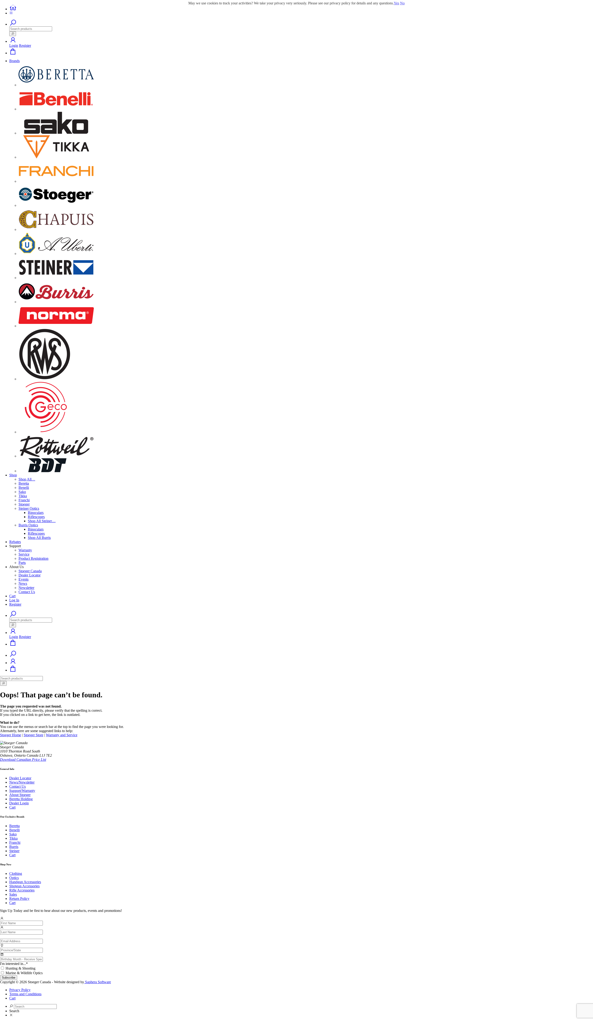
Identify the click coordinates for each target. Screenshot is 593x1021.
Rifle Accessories (22, 890)
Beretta (24, 483)
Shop (13, 475)
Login (13, 45)
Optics (14, 878)
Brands (14, 61)
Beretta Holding (21, 799)
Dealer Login (19, 803)
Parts (22, 563)
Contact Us (27, 592)
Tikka (23, 496)
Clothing (15, 874)
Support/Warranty (22, 791)
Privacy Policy (20, 990)
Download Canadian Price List (23, 760)
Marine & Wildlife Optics (24, 973)
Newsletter (26, 588)
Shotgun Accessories (24, 886)
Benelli (24, 488)
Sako (22, 492)
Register (25, 45)
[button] (13, 41)
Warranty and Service (61, 735)
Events (23, 579)
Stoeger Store (33, 735)
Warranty (25, 550)
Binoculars (36, 513)
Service (24, 554)
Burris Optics (28, 525)
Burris (13, 847)
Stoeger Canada (30, 571)
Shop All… (27, 479)
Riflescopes (36, 517)
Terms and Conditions (25, 994)
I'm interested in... (14, 964)
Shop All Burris (39, 538)
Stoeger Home (10, 735)
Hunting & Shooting (20, 968)
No (402, 3)
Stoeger (24, 504)
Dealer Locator (30, 575)
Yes (396, 3)
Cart (12, 596)
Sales (13, 894)
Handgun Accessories (25, 882)
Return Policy (19, 899)
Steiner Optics (29, 508)
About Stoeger (20, 795)
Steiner (14, 851)
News (23, 583)
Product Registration (33, 558)
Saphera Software (97, 982)
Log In (14, 600)
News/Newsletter (22, 782)
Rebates (15, 542)
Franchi (24, 500)
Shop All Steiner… (42, 521)
